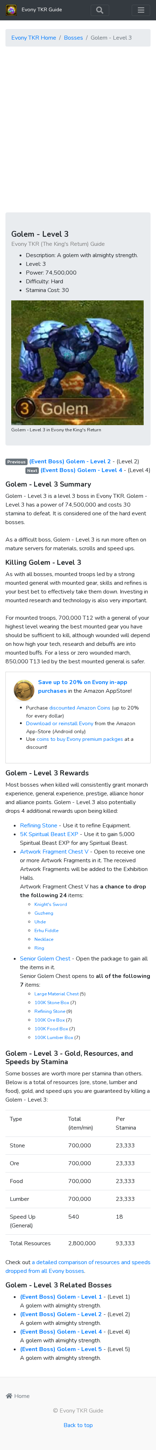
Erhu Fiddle (46, 930)
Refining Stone (38, 826)
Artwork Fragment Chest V (54, 852)
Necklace (43, 939)
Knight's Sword (50, 904)
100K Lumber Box (53, 1037)
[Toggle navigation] (100, 10)
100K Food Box (51, 1029)
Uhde (40, 922)
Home (21, 1396)
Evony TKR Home (33, 38)
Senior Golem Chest (45, 959)
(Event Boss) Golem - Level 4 (81, 470)
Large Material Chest (56, 994)
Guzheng (43, 913)
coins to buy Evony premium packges (80, 739)
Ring (39, 948)
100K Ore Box (49, 1020)
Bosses (73, 38)
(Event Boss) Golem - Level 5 (61, 1349)
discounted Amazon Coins (79, 707)
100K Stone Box (51, 1002)
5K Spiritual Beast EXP (49, 834)
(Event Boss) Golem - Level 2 (70, 462)
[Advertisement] (78, 130)
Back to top (78, 1425)
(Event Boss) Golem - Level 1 (61, 1297)
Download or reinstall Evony (59, 723)
